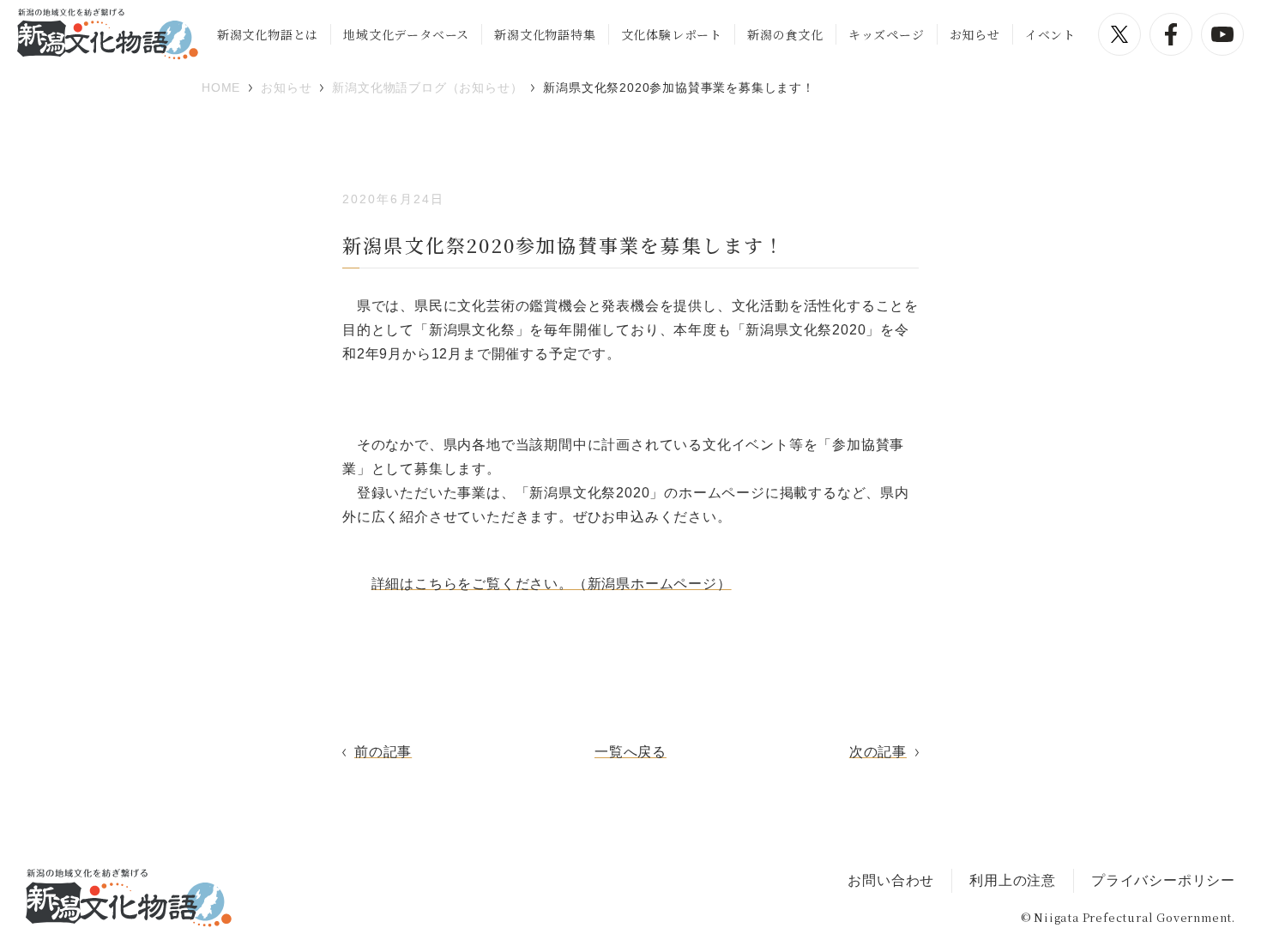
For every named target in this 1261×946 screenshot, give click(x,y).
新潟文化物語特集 (544, 34)
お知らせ (975, 34)
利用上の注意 (1012, 880)
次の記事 (878, 751)
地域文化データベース (406, 34)
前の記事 (383, 751)
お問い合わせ (891, 880)
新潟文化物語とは (267, 34)
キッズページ (886, 34)
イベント (1050, 34)
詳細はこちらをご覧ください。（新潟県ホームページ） (551, 583)
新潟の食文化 (785, 34)
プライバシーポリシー (1163, 880)
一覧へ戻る (630, 751)
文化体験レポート (671, 34)
